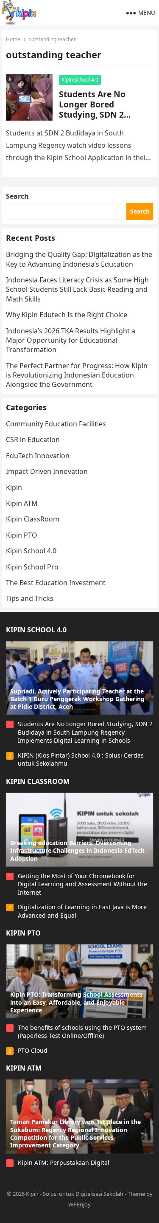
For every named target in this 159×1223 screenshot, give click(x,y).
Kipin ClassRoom (32, 519)
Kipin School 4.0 (79, 79)
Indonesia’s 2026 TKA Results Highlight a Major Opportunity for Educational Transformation (70, 340)
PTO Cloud (32, 1050)
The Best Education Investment (56, 582)
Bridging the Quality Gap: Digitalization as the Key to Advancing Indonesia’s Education (79, 259)
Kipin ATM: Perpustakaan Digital (63, 1162)
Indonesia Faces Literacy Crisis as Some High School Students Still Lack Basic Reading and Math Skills (77, 289)
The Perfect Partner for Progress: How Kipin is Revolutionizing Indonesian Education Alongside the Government (77, 375)
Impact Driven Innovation (47, 471)
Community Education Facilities (56, 423)
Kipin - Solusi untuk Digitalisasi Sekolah (74, 1194)
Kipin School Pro (32, 567)
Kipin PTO (21, 535)
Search (17, 196)
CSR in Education (33, 439)
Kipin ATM (22, 503)
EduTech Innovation (38, 455)
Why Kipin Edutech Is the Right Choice (66, 314)
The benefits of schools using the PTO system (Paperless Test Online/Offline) (82, 1031)
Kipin (14, 487)
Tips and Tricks (29, 598)
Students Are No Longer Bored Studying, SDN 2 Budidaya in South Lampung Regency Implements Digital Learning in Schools (85, 732)
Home (13, 39)
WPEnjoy (79, 1204)
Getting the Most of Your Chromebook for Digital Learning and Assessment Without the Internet (82, 884)
